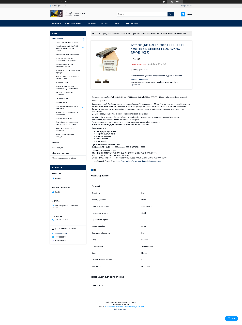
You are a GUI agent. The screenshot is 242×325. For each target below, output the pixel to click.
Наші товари (57, 39)
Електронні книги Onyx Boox (67, 42)
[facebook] (92, 171)
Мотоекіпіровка (62, 82)
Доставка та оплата (60, 153)
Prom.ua (133, 302)
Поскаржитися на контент (114, 307)
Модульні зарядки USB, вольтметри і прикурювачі (66, 59)
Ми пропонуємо (73, 23)
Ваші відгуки (132, 23)
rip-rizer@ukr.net (61, 233)
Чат (233, 318)
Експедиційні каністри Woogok (68, 54)
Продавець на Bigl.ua (121, 304)
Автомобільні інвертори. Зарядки (65, 135)
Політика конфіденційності (134, 307)
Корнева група (61, 102)
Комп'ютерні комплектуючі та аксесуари (67, 107)
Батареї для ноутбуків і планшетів (113, 34)
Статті (118, 23)
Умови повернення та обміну (64, 158)
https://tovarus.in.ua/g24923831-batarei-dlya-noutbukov (138, 161)
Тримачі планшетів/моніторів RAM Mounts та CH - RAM (67, 123)
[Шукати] (171, 14)
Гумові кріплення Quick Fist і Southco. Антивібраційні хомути (67, 48)
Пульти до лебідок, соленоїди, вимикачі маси (68, 78)
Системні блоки (62, 98)
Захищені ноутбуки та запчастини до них (64, 65)
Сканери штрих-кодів (64, 118)
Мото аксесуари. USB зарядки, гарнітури (68, 71)
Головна (56, 23)
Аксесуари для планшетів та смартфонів (67, 113)
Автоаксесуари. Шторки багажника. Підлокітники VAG (67, 87)
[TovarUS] (56, 17)
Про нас (92, 23)
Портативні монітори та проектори (65, 129)
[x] (95, 171)
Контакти (105, 23)
